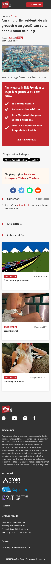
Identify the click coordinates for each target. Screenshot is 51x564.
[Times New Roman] (6, 4)
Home (5, 16)
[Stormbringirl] (25, 316)
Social (14, 16)
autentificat (22, 205)
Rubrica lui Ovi (10, 276)
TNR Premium (35, 4)
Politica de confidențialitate (13, 522)
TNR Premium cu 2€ (25, 139)
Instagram (11, 178)
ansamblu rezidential (16, 160)
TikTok (22, 178)
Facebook (29, 174)
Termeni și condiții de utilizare (15, 529)
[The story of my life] (25, 367)
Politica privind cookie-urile (13, 525)
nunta (35, 160)
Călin (11, 38)
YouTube (34, 178)
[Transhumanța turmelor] (25, 266)
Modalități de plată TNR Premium (16, 532)
